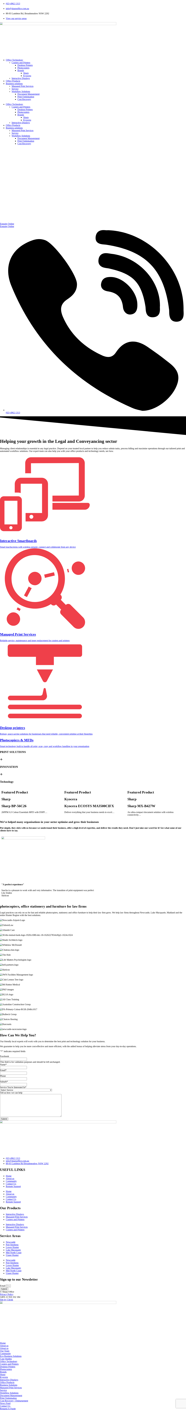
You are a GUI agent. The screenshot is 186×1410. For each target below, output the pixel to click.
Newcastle (10, 1242)
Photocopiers (23, 68)
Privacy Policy (6, 1294)
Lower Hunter (12, 1247)
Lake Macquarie (13, 1250)
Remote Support (13, 1186)
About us (10, 1178)
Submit (4, 1119)
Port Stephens (12, 1244)
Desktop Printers (25, 65)
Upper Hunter (12, 1255)
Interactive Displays (21, 78)
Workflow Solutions (21, 91)
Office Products (13, 81)
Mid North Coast (13, 1252)
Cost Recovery (24, 99)
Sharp (26, 73)
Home (8, 1176)
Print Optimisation (25, 96)
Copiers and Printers (21, 62)
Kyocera (27, 75)
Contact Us (11, 1184)
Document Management (28, 94)
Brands (20, 70)
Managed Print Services (22, 86)
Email (3, 1286)
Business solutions (14, 83)
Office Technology (14, 60)
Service (15, 89)
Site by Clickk (6, 1299)
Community (11, 1181)
